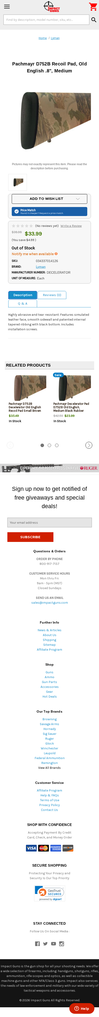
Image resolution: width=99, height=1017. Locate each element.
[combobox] (46, 20)
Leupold (49, 753)
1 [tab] (42, 445)
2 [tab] (49, 445)
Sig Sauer (49, 734)
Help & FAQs (49, 795)
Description (22, 295)
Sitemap (49, 645)
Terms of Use (49, 800)
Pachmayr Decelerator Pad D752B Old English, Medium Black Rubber (71, 407)
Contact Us (49, 810)
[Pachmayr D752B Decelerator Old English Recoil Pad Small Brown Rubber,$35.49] (27, 388)
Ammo (49, 677)
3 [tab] (56, 445)
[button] (49, 893)
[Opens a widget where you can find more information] (81, 1009)
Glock (49, 743)
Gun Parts (49, 682)
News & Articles (49, 630)
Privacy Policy (49, 805)
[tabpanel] (27, 406)
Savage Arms (49, 724)
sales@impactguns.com (49, 603)
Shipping (49, 640)
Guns (49, 672)
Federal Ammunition (50, 758)
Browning (49, 719)
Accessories (50, 687)
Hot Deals (49, 697)
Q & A (22, 303)
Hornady (49, 729)
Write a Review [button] (71, 226)
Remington (49, 763)
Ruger (49, 739)
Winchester (49, 748)
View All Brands (49, 768)
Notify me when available (33, 254)
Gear (49, 692)
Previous (10, 445)
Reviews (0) (52, 295)
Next (88, 445)
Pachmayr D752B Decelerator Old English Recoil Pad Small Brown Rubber (25, 409)
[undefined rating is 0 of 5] (23, 226)
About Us (49, 635)
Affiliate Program (49, 650)
